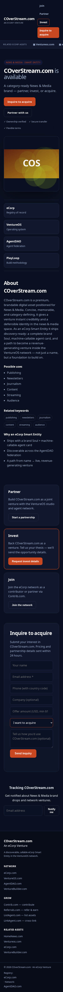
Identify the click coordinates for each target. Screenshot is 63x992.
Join (42, 5)
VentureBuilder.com (15, 888)
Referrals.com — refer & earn (21, 910)
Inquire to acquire (46, 32)
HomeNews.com (13, 936)
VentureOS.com (13, 878)
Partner (44, 13)
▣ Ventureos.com (42, 44)
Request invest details (25, 561)
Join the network (22, 604)
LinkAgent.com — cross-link (20, 920)
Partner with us (18, 112)
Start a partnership (23, 517)
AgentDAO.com (13, 883)
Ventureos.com (12, 941)
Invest (43, 22)
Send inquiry (23, 753)
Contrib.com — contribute (19, 904)
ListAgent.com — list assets (20, 915)
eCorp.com (10, 872)
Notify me (51, 811)
